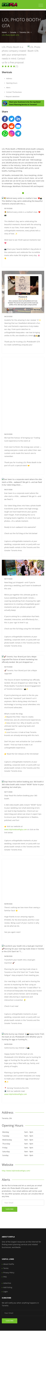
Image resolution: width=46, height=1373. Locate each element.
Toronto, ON (24, 32)
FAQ (5, 1277)
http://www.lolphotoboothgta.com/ (16, 1170)
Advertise (7, 1283)
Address (9, 78)
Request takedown (13, 96)
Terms (5, 1268)
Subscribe (9, 1209)
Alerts (8, 87)
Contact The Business (14, 92)
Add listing (7, 1287)
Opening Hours (11, 83)
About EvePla (8, 1264)
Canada (13, 32)
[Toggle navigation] (40, 5)
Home (4, 32)
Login (5, 1291)
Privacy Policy (8, 1272)
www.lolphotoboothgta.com (15, 829)
